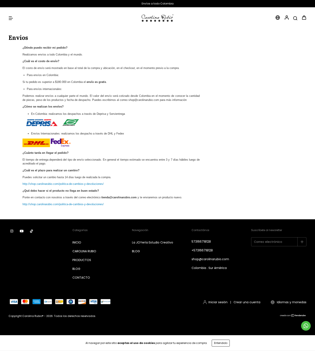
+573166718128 (202, 250)
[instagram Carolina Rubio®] (12, 231)
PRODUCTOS (81, 260)
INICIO (76, 242)
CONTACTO (81, 277)
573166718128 (201, 241)
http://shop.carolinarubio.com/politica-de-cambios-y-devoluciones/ (63, 183)
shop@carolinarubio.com (210, 259)
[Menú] (11, 18)
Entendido (220, 343)
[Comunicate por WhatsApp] (306, 326)
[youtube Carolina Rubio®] (21, 231)
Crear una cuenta (247, 302)
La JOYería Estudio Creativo (152, 242)
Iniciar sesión (218, 302)
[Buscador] (295, 18)
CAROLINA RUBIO (84, 251)
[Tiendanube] (293, 316)
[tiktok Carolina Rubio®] (31, 231)
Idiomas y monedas (291, 302)
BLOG (76, 269)
